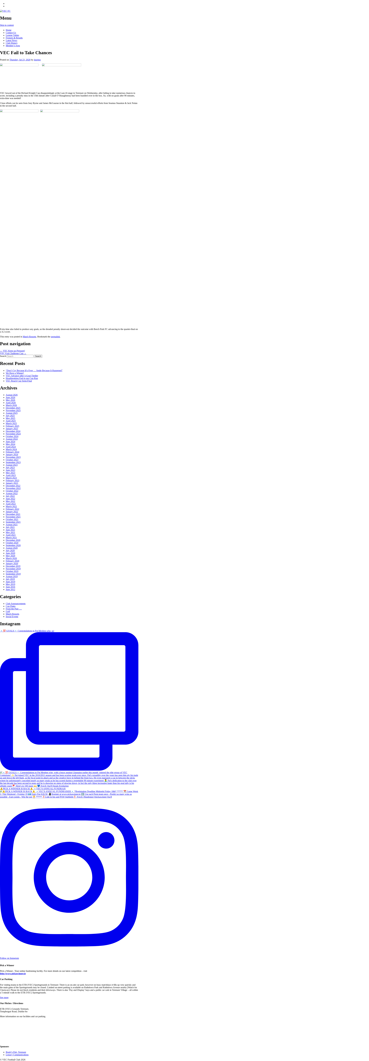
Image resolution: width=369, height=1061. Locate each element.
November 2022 (13, 488)
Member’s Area (13, 45)
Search (3, 356)
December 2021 (13, 514)
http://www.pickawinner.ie (13, 973)
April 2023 (11, 475)
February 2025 (12, 426)
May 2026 (10, 400)
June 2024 (10, 441)
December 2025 (13, 408)
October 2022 (12, 491)
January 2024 (12, 454)
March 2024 (11, 449)
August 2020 (12, 548)
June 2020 (10, 553)
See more (4, 997)
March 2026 (11, 405)
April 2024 (11, 447)
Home (8, 30)
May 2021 (10, 532)
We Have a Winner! (15, 373)
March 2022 (11, 506)
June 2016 (10, 587)
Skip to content (7, 25)
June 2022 (10, 498)
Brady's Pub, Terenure (16, 1052)
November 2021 (13, 517)
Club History (12, 43)
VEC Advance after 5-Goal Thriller (22, 375)
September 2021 (13, 522)
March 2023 (11, 478)
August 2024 (12, 439)
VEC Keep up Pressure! (12, 351)
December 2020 (13, 540)
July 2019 (10, 579)
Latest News (11, 40)
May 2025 (10, 418)
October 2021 (12, 519)
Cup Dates (10, 606)
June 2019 (10, 581)
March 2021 (11, 537)
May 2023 (10, 472)
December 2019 (13, 566)
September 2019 (13, 574)
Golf (8, 611)
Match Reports (29, 336)
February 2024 (12, 452)
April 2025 (11, 421)
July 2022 (10, 496)
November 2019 (13, 568)
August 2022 (12, 493)
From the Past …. (14, 609)
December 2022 (13, 485)
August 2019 (12, 576)
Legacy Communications (17, 1055)
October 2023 (12, 460)
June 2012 (10, 589)
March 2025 (11, 423)
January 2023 (12, 483)
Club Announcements (16, 603)
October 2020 (12, 543)
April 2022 (11, 504)
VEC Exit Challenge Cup (13, 353)
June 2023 (10, 470)
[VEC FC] (5, 11)
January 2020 (12, 563)
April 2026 (11, 402)
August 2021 (12, 524)
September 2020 (13, 545)
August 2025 (12, 413)
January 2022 (12, 511)
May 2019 (10, 584)
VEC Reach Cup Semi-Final (19, 381)
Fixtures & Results (14, 38)
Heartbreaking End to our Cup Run (22, 378)
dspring (37, 60)
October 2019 (12, 571)
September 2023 (13, 462)
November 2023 (13, 457)
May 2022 (10, 501)
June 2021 (10, 530)
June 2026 (10, 397)
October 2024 (12, 436)
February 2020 (12, 561)
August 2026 (12, 395)
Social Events (12, 616)
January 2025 (12, 428)
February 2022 (12, 509)
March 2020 (11, 558)
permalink (55, 336)
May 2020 (10, 555)
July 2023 (10, 467)
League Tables (12, 35)
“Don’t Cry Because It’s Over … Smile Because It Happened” (34, 370)
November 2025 (13, 410)
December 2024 (13, 431)
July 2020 (10, 550)
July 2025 (10, 415)
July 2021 (10, 527)
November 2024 (13, 434)
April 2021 (11, 535)
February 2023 (12, 480)
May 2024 (10, 444)
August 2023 (12, 465)
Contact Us (11, 32)
